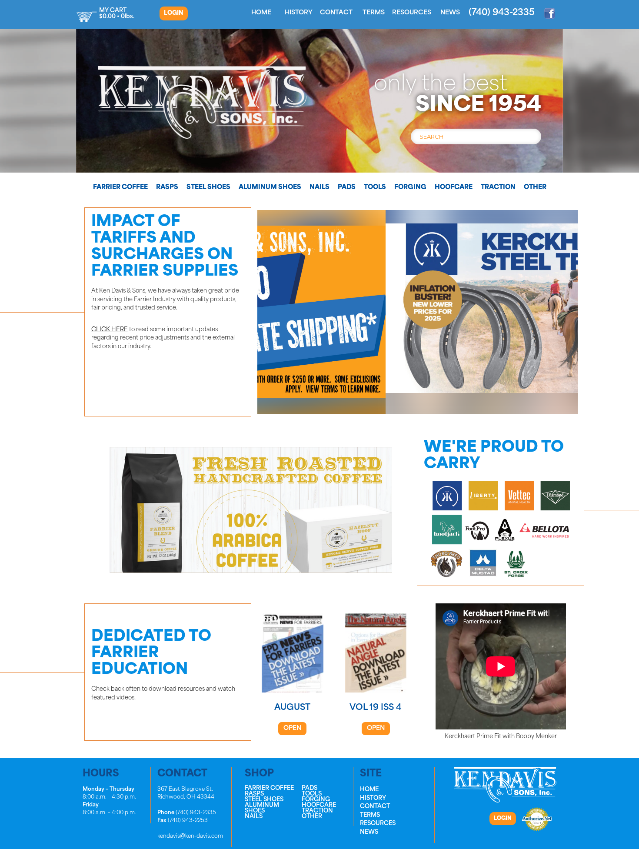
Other (535, 187)
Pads (347, 187)
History (299, 13)
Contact (336, 13)
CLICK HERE (109, 330)
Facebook (549, 13)
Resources (411, 13)
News (450, 13)
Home (261, 13)
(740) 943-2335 (502, 13)
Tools (375, 187)
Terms (374, 13)
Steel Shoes (208, 187)
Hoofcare (454, 187)
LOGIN (173, 13)
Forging (410, 187)
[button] (417, 311)
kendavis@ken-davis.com (190, 836)
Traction (498, 187)
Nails (319, 187)
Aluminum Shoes (270, 187)
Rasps (167, 187)
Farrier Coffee (120, 187)
